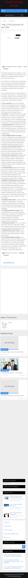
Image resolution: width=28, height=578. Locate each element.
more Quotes (6, 483)
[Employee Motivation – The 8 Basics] (10, 364)
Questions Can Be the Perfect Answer (12, 395)
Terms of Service (8, 530)
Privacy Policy (7, 526)
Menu (3, 10)
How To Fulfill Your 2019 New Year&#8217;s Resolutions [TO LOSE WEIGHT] (13, 561)
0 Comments (4, 32)
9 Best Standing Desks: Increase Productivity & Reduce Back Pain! (12, 555)
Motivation (23, 30)
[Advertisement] (13, 50)
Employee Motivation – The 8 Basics (12, 373)
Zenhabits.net (9, 262)
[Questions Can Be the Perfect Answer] (10, 386)
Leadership (4, 370)
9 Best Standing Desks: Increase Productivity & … (16, 497)
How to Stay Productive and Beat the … (16, 513)
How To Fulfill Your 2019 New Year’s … (16, 505)
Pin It (9, 37)
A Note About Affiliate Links (11, 533)
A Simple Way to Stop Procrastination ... (12, 352)
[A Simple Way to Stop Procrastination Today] (10, 343)
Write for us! (7, 537)
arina (9, 322)
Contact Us (7, 522)
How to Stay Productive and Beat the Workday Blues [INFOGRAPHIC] (14, 567)
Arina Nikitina (5, 30)
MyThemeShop (17, 576)
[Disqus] (14, 421)
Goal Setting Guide (9, 574)
